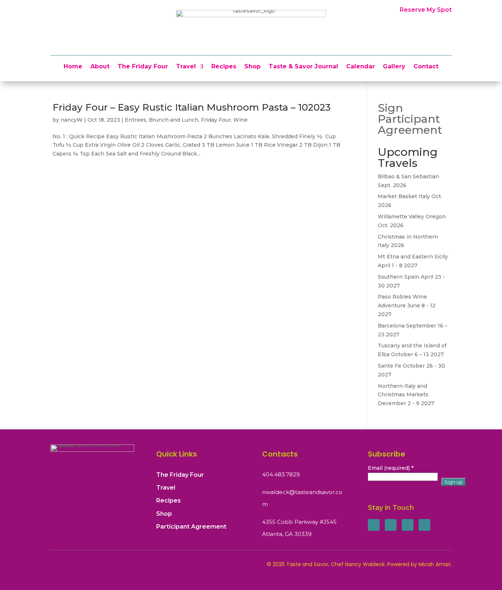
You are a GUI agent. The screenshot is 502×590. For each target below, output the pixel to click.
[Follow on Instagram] (407, 525)
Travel (186, 67)
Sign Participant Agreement (410, 119)
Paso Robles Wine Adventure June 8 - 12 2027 (406, 305)
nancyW (72, 120)
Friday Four (216, 120)
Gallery (394, 67)
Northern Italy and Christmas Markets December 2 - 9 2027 (406, 395)
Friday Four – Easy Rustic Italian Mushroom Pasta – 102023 (192, 107)
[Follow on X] (391, 525)
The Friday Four (143, 67)
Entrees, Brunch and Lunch (161, 120)
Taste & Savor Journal (303, 67)
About (100, 67)
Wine (240, 120)
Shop (252, 67)
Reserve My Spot (426, 9)
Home (73, 67)
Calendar (360, 67)
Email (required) (390, 468)
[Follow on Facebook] (374, 525)
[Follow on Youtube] (424, 525)
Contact (425, 67)
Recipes (223, 67)
